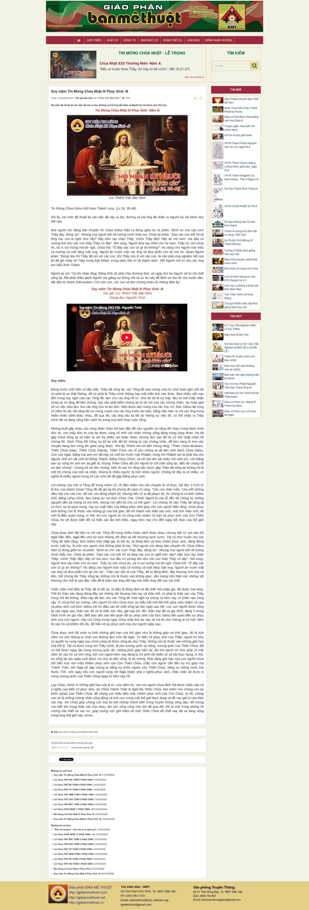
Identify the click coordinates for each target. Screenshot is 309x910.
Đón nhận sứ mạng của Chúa (241, 268)
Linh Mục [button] (193, 40)
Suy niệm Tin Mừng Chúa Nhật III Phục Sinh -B (77, 774)
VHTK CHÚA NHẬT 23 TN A (240, 206)
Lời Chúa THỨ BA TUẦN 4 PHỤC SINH (73, 784)
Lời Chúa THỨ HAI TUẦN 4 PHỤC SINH (73, 779)
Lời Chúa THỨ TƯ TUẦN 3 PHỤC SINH (73, 849)
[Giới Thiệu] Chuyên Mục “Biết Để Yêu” (241, 100)
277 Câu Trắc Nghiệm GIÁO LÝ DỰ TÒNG (240, 327)
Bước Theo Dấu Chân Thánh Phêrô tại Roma (241, 109)
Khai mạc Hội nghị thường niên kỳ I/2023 (239, 367)
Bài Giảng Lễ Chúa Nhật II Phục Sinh (72, 868)
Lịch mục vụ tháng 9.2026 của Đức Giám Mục (241, 287)
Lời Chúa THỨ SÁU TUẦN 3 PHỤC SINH (73, 844)
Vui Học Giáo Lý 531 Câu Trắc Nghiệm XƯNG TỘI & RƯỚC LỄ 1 (241, 347)
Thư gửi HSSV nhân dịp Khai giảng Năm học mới (241, 305)
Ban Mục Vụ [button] (149, 40)
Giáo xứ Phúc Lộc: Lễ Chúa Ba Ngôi (240, 413)
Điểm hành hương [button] (218, 40)
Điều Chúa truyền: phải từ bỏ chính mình (240, 261)
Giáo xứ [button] (112, 40)
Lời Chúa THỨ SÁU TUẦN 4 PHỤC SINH (73, 799)
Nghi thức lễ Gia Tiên (236, 334)
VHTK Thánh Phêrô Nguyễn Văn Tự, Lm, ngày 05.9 (240, 145)
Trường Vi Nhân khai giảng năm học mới (239, 252)
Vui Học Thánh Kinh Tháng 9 (241, 188)
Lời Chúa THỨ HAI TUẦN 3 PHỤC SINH (73, 863)
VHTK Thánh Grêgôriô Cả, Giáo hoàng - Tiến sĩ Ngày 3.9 (241, 177)
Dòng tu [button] (129, 40)
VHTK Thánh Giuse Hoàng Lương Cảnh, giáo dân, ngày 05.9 (240, 166)
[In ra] (195, 98)
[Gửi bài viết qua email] (190, 98)
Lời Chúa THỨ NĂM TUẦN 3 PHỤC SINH (74, 853)
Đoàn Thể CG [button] (172, 40)
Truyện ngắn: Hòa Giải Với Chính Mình (239, 128)
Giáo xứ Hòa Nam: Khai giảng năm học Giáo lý (241, 118)
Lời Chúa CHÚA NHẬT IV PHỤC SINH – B (74, 834)
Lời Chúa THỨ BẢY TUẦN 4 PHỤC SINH (73, 804)
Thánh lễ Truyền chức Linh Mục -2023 (239, 358)
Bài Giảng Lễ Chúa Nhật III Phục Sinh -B (74, 814)
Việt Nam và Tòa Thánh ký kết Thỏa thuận (241, 394)
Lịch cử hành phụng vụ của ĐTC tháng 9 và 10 (239, 278)
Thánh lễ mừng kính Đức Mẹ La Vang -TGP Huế (240, 233)
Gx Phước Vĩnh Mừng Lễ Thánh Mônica (238, 242)
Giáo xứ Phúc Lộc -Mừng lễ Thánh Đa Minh (240, 403)
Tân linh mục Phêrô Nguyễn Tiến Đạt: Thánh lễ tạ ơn (240, 385)
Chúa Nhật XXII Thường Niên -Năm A (130, 63)
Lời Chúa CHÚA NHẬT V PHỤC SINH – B (74, 809)
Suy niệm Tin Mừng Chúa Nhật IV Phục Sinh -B (77, 818)
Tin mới (235, 89)
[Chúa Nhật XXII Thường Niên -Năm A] (73, 64)
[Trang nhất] (79, 40)
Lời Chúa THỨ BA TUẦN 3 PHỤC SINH (73, 858)
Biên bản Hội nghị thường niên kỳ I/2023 (241, 376)
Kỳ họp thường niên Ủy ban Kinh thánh (239, 223)
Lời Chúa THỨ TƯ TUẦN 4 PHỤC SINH (73, 789)
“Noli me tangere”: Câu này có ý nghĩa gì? (75, 829)
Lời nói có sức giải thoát (237, 135)
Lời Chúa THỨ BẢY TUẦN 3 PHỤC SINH (73, 839)
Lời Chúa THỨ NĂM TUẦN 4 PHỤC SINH (74, 794)
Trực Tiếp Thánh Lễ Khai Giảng (238, 296)
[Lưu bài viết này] (201, 98)
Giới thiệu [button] (94, 40)
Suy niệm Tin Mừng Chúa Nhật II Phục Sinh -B (77, 873)
